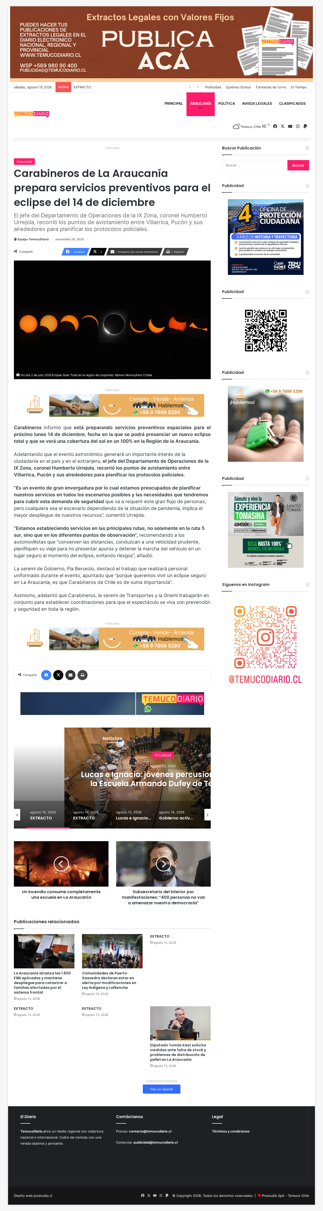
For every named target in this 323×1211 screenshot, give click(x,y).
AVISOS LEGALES (257, 103)
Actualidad (163, 755)
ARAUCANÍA (200, 103)
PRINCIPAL (174, 103)
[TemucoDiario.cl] (31, 115)
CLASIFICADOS (292, 103)
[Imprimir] (82, 675)
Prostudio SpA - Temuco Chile (285, 1196)
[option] (47, 815)
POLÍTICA (226, 103)
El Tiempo (299, 87)
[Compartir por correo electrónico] (70, 675)
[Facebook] (46, 675)
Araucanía (24, 162)
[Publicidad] (161, 44)
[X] (58, 675)
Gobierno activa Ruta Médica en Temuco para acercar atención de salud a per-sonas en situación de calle (163, 783)
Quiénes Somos (238, 87)
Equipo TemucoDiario (33, 239)
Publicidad (213, 87)
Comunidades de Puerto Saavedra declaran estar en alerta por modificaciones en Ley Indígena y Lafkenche (109, 980)
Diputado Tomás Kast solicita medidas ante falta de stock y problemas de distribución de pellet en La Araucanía (178, 1052)
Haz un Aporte (161, 1089)
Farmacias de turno (271, 87)
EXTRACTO (82, 87)
